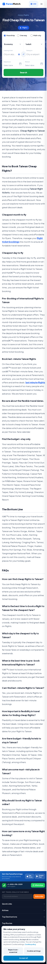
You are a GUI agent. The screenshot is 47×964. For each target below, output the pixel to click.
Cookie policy (30, 944)
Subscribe (39, 896)
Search (23, 72)
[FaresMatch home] (13, 3)
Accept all (23, 958)
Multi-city (37, 35)
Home (20, 15)
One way (23, 35)
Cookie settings (34, 951)
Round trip (11, 35)
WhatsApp (39, 885)
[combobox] (10, 54)
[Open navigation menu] (41, 4)
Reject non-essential (13, 951)
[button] (34, 44)
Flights (26, 15)
